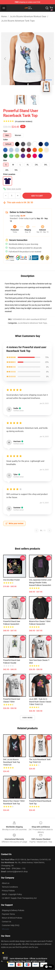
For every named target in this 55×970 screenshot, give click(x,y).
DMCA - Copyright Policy (12, 894)
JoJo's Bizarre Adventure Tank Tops (18, 20)
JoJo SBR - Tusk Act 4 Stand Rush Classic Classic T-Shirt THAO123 (40, 701)
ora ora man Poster (11, 580)
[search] (47, 8)
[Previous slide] (5, 59)
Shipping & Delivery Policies (13, 910)
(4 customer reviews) (23, 121)
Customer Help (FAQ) (10, 925)
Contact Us (6, 921)
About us (5, 883)
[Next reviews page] (49, 530)
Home (4, 16)
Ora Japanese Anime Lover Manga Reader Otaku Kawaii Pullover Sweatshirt (40, 582)
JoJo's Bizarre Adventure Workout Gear (28, 16)
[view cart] (51, 8)
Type (5, 131)
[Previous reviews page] (36, 530)
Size (5, 160)
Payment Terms (8, 914)
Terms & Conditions (10, 887)
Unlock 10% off (5, 958)
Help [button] (50, 967)
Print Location (9, 174)
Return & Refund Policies (12, 918)
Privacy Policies (8, 891)
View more (27, 718)
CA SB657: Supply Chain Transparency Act (19, 898)
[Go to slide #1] (20, 100)
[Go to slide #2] (34, 100)
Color (5, 139)
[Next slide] (50, 59)
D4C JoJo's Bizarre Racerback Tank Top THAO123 (11, 762)
